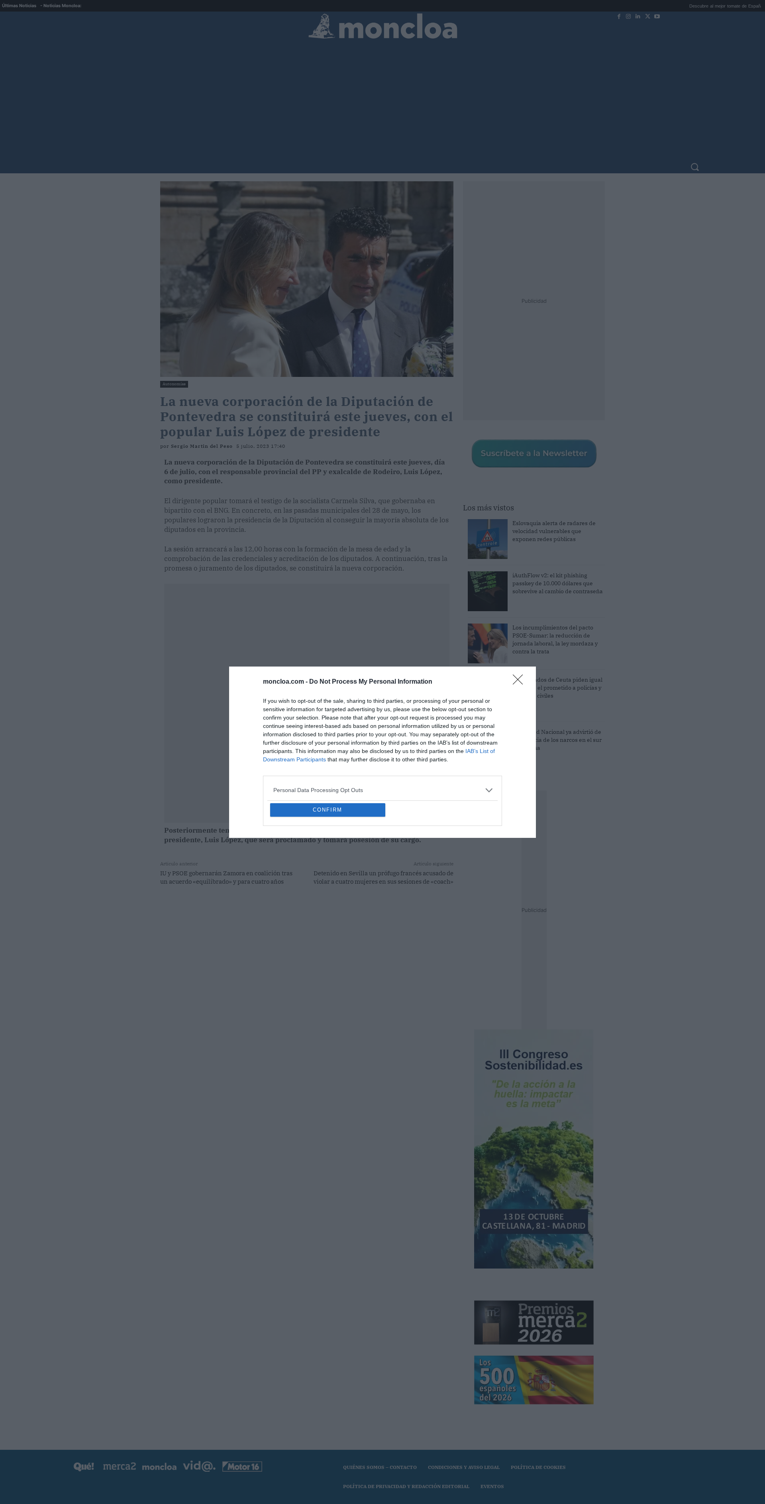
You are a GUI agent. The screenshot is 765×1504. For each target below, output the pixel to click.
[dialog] (382, 752)
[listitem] (382, 732)
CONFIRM (327, 868)
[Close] (520, 624)
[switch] (481, 750)
